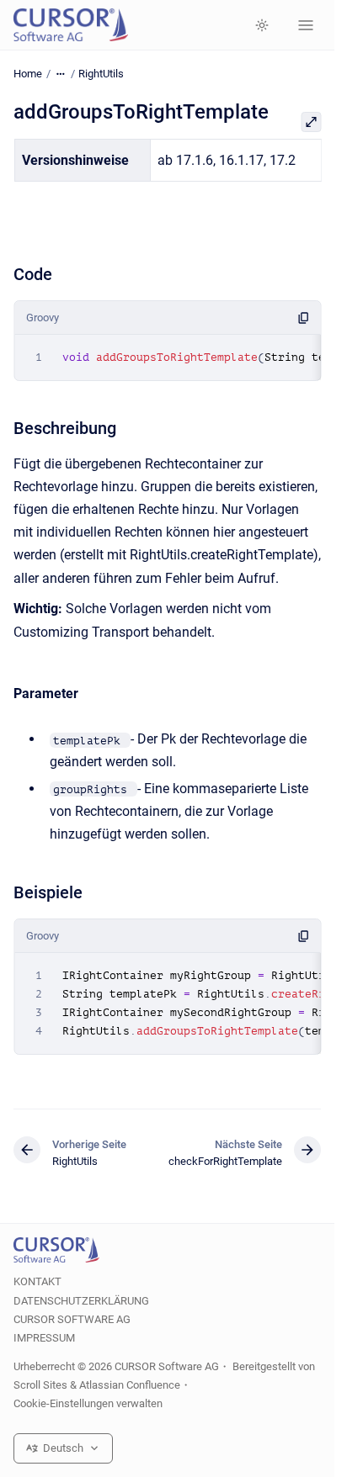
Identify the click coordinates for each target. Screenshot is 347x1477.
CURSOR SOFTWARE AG (72, 1319)
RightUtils (101, 73)
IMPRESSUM (44, 1337)
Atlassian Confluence (129, 1385)
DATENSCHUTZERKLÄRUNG (81, 1300)
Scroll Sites (40, 1385)
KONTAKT (37, 1281)
